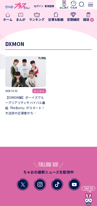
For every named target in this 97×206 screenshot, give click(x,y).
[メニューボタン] (90, 4)
